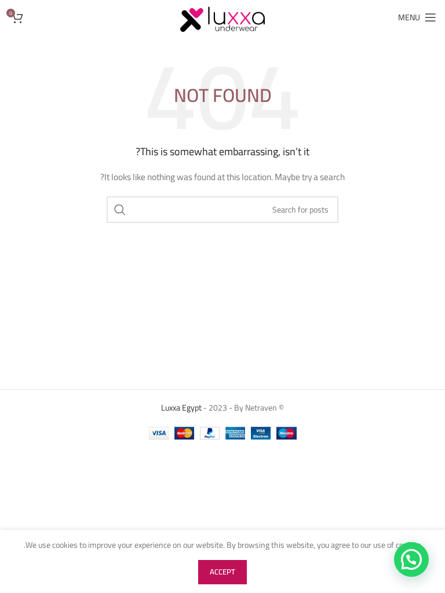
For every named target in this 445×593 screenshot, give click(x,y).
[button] (411, 559)
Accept (222, 572)
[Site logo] (222, 16)
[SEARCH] (120, 209)
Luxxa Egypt (181, 407)
